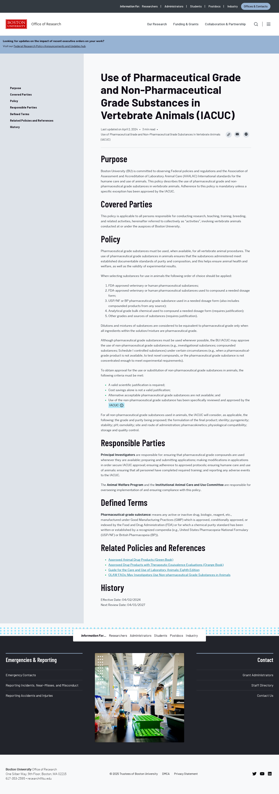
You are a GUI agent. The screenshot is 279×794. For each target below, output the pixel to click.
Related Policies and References (31, 120)
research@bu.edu (40, 779)
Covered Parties (21, 94)
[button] (253, 24)
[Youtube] (263, 773)
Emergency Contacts (21, 675)
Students (196, 6)
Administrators (174, 6)
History (15, 127)
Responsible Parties (23, 107)
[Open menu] (268, 24)
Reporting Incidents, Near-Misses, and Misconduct (42, 685)
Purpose (15, 88)
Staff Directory (262, 685)
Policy (14, 101)
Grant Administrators (258, 675)
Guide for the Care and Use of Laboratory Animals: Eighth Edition (153, 570)
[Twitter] (255, 773)
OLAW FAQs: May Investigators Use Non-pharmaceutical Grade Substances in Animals (169, 575)
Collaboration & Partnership (225, 24)
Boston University (16, 24)
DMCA (166, 773)
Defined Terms (19, 114)
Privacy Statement (186, 773)
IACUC (114, 405)
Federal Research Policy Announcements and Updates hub (50, 46)
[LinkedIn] (270, 773)
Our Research (157, 24)
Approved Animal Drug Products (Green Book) (140, 560)
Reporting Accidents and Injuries (29, 695)
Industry (232, 6)
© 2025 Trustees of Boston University (134, 773)
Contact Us (265, 695)
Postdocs (215, 6)
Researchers (150, 6)
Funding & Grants (186, 24)
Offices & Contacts (256, 6)
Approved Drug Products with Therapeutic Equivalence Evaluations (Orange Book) (166, 565)
